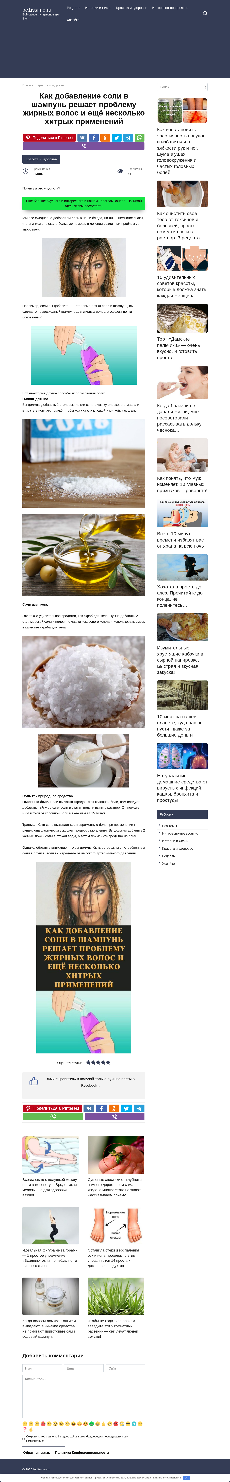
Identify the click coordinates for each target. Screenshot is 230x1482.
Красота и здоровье (131, 8)
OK (186, 1477)
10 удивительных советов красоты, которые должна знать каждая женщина (181, 286)
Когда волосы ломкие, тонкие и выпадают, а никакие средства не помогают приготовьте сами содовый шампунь (49, 1328)
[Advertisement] (115, 51)
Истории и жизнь (98, 8)
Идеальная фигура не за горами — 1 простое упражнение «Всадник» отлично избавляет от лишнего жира (50, 1258)
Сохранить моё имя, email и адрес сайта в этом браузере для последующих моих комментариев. (77, 1438)
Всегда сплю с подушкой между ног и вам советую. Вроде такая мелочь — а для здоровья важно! (49, 1187)
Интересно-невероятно (170, 8)
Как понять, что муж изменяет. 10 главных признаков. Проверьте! (182, 484)
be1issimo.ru (36, 10)
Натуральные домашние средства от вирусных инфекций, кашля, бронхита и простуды (182, 788)
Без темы (169, 826)
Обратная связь (36, 1452)
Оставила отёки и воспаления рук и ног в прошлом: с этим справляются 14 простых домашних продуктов (113, 1258)
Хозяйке (73, 20)
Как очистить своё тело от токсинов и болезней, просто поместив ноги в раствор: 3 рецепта (178, 226)
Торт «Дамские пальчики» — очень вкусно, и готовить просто (178, 348)
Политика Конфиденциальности (82, 1452)
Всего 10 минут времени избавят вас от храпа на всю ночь (180, 540)
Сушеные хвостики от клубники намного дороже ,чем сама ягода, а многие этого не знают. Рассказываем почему (115, 1187)
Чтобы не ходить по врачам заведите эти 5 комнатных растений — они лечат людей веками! (113, 1328)
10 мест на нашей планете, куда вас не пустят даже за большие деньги (180, 726)
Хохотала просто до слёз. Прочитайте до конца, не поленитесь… (180, 596)
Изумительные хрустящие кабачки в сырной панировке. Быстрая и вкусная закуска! (180, 660)
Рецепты (73, 8)
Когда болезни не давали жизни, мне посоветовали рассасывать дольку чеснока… (179, 418)
